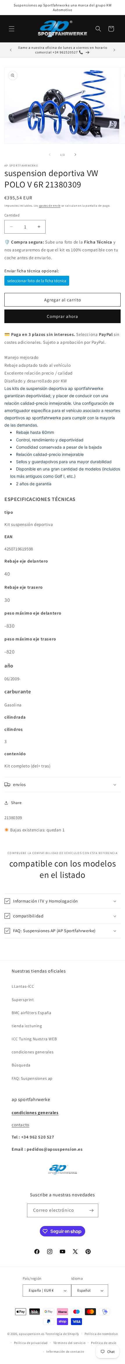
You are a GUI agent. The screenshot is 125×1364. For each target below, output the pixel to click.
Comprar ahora (62, 316)
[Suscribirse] (91, 1210)
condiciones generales (33, 1052)
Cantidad (11, 215)
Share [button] (16, 802)
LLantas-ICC (23, 986)
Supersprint (23, 999)
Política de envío (104, 1343)
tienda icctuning (27, 1025)
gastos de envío (50, 205)
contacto (20, 1124)
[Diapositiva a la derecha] (75, 154)
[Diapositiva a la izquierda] (49, 154)
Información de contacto (65, 1351)
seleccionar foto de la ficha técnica (36, 280)
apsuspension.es (32, 1334)
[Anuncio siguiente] (114, 50)
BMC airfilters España (31, 1012)
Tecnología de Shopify (62, 1334)
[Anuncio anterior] (10, 50)
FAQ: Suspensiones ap (32, 1078)
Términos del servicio (69, 1343)
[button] (11, 28)
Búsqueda (21, 1065)
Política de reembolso (101, 1334)
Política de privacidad (31, 1343)
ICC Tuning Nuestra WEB (34, 1038)
